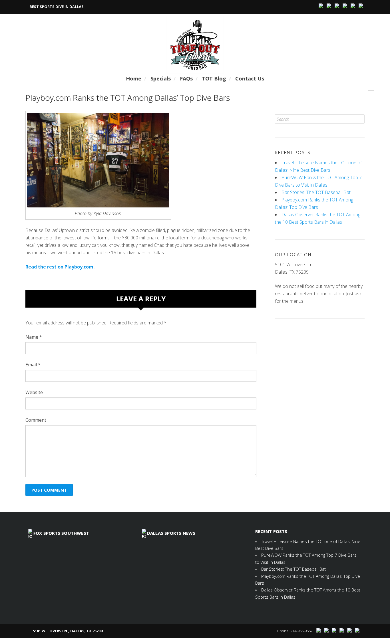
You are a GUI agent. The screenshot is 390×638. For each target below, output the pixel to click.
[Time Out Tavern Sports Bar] (195, 45)
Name (33, 337)
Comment (35, 420)
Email (33, 365)
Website (34, 392)
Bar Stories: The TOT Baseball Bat (316, 192)
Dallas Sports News (171, 533)
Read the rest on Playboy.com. (60, 267)
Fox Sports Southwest (61, 533)
